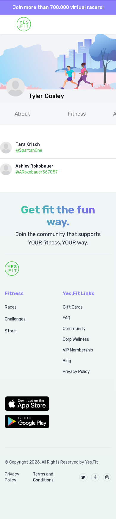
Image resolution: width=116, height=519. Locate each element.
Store (10, 331)
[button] (27, 403)
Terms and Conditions (43, 477)
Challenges (15, 319)
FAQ (66, 317)
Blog (67, 360)
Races (11, 307)
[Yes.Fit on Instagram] (107, 477)
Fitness (77, 114)
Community (74, 328)
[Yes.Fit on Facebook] (95, 477)
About (22, 114)
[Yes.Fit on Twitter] (83, 477)
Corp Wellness (76, 339)
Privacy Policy (76, 371)
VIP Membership (78, 350)
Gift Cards (73, 307)
